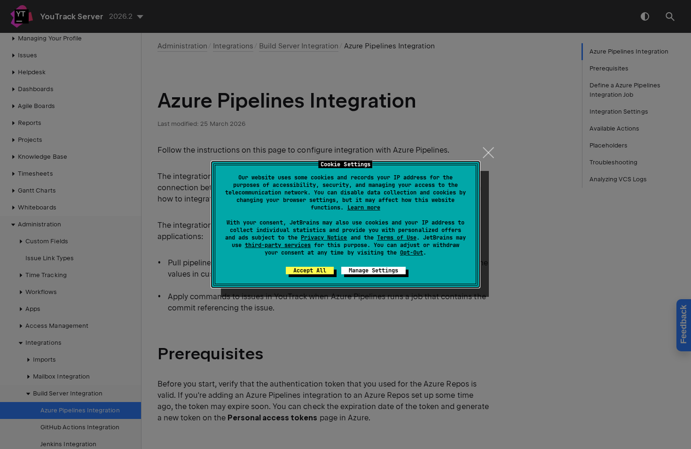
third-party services (278, 245)
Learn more (363, 207)
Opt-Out (411, 252)
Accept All (309, 270)
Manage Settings (373, 270)
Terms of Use (396, 237)
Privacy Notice (324, 237)
